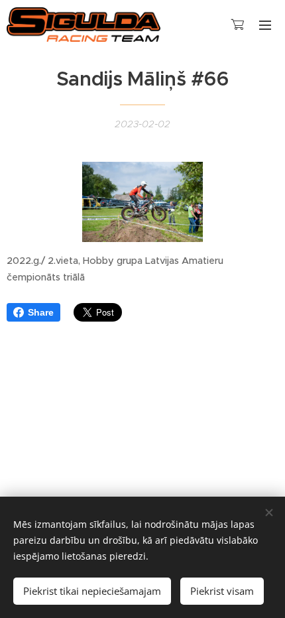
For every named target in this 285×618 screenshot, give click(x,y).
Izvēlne (265, 24)
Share (41, 312)
